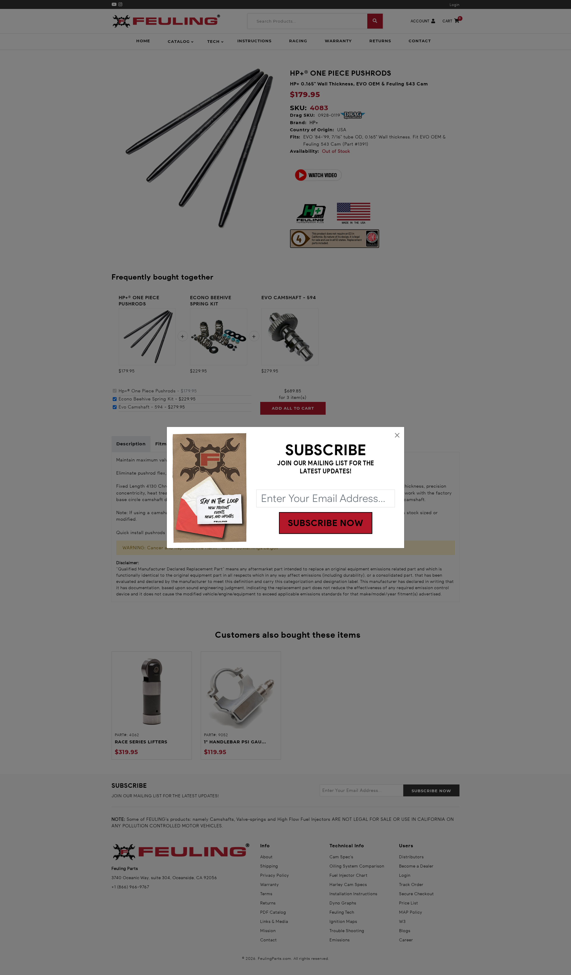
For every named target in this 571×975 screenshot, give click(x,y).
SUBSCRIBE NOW (325, 522)
